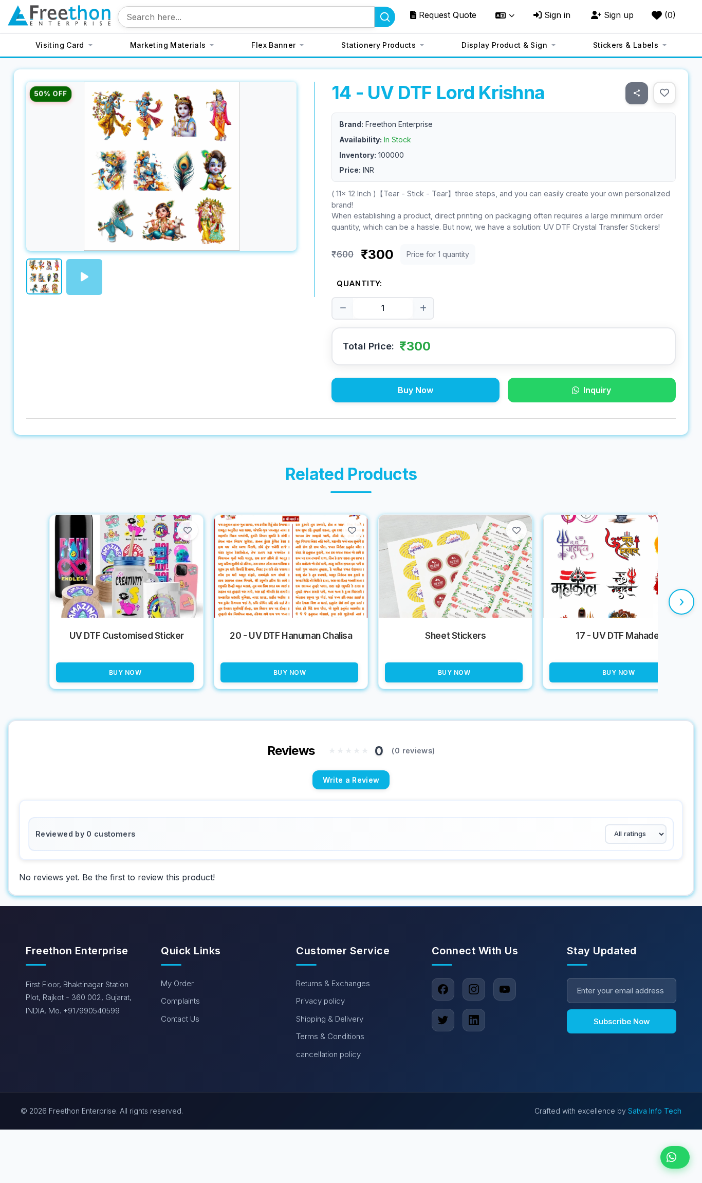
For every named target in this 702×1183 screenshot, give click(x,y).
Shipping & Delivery (329, 1019)
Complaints (180, 1001)
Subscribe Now (622, 1021)
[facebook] (443, 989)
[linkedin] (474, 1020)
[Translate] (505, 15)
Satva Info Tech (654, 1110)
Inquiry (597, 390)
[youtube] (504, 989)
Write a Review (351, 779)
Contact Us (180, 1019)
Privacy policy (320, 1001)
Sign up (617, 15)
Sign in (556, 15)
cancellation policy (328, 1054)
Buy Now (415, 390)
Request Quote (446, 15)
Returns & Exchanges (333, 983)
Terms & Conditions (330, 1036)
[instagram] (474, 989)
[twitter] (443, 1020)
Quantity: (359, 283)
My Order (177, 983)
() (669, 15)
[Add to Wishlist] (664, 93)
